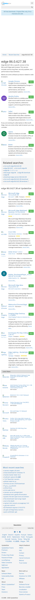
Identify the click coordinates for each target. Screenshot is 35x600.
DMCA (21, 548)
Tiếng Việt (26, 539)
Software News (6, 573)
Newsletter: (17, 525)
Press (3, 587)
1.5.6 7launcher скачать (11, 479)
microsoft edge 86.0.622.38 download (16, 179)
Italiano (30, 535)
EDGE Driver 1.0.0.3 (15, 252)
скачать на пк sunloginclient (13, 492)
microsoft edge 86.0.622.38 (12, 166)
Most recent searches (13, 467)
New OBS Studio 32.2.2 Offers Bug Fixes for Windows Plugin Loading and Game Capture (21, 437)
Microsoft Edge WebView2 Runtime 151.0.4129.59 (17, 211)
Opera (10, 132)
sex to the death (9, 501)
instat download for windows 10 (14, 473)
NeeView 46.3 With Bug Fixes (18, 428)
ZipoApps (11, 356)
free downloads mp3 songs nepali (15, 499)
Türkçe (20, 539)
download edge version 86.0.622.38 (15, 177)
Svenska (14, 539)
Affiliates (22, 578)
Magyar (22, 541)
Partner (21, 573)
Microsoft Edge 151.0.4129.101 (13, 194)
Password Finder (7, 558)
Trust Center (23, 563)
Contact (21, 553)
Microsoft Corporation (14, 214)
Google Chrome (14, 81)
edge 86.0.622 (8, 168)
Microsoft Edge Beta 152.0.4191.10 (15, 286)
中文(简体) (9, 541)
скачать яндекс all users (12, 470)
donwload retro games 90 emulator (15, 494)
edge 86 (6, 175)
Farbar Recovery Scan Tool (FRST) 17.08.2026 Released (19, 403)
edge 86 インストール (11, 170)
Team (3, 589)
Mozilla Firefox (13, 96)
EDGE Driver (11, 254)
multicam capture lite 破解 (12, 477)
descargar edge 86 (10, 173)
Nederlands (16, 537)
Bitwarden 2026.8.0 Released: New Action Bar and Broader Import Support (20, 376)
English (4, 535)
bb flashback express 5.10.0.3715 (14, 507)
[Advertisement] (17, 34)
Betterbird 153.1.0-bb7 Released (19, 395)
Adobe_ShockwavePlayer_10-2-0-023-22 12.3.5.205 (20, 275)
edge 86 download (24, 173)
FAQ (20, 550)
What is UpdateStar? (8, 584)
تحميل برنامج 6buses (10, 486)
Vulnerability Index (8, 576)
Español (17, 535)
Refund (21, 560)
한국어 (9, 537)
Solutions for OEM (25, 576)
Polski (23, 537)
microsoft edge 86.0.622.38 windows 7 (16, 181)
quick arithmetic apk (10, 512)
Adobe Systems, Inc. (14, 278)
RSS (3, 578)
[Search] (32, 7)
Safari (10, 111)
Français (23, 535)
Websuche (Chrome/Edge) (17, 304)
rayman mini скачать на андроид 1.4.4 (16, 503)
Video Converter (7, 562)
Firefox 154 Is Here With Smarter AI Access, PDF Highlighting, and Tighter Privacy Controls (21, 420)
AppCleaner (5, 568)
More (31, 82)
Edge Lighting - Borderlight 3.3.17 (18, 353)
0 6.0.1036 (12, 232)
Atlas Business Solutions (15, 234)
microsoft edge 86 (21, 168)
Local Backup (6, 560)
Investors (5, 592)
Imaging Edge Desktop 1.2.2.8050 (16, 314)
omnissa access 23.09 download (14, 484)
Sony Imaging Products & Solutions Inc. (19, 317)
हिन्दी (28, 541)
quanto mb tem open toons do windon (16, 497)
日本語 (4, 537)
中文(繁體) (16, 541)
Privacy (21, 555)
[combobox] (15, 7)
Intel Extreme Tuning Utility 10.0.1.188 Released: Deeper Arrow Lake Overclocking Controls (21, 386)
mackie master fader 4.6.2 (12, 475)
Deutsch (11, 535)
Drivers (4, 552)
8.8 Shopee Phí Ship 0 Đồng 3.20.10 (18, 334)
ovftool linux (8, 488)
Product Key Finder (8, 555)
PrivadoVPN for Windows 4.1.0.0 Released (19, 456)
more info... (27, 92)
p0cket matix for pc (10, 481)
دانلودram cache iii (9, 505)
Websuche (11, 306)
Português (29, 537)
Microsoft (11, 197)
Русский (7, 539)
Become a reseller (25, 587)
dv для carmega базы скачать (13, 510)
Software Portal (24, 584)
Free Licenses (23, 592)
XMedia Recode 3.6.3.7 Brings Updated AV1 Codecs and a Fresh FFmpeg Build (19, 447)
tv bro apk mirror (9, 490)
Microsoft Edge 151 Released (18, 411)
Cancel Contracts (24, 558)
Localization (23, 589)
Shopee (10, 336)
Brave (10, 145)
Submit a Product (24, 594)
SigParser (5, 565)
